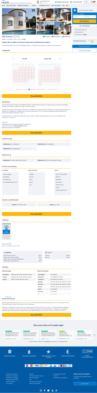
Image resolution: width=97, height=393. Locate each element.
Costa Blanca (10, 39)
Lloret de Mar (9, 383)
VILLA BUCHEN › (37, 96)
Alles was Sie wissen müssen (36, 376)
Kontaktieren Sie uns (44, 5)
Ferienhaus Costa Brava (12, 374)
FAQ (63, 5)
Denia (15, 39)
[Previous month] (13, 58)
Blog (67, 5)
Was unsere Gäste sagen (35, 381)
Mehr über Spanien (11, 5)
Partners (56, 376)
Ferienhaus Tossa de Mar (12, 379)
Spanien (4, 245)
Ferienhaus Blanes (10, 381)
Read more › (8, 297)
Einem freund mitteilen (84, 46)
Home (3, 5)
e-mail (51, 307)
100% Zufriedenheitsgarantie (81, 29)
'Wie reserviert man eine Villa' (26, 302)
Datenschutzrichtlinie (34, 383)
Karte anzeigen (86, 25)
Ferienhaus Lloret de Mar (12, 377)
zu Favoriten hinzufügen (85, 50)
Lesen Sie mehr (85, 383)
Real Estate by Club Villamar (61, 377)
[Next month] (60, 58)
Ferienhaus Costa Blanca (12, 376)
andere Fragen (57, 302)
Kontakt (31, 374)
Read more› (5, 122)
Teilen (17, 36)
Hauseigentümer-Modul (60, 374)
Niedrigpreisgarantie (79, 32)
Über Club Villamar (56, 5)
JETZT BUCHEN (85, 21)
